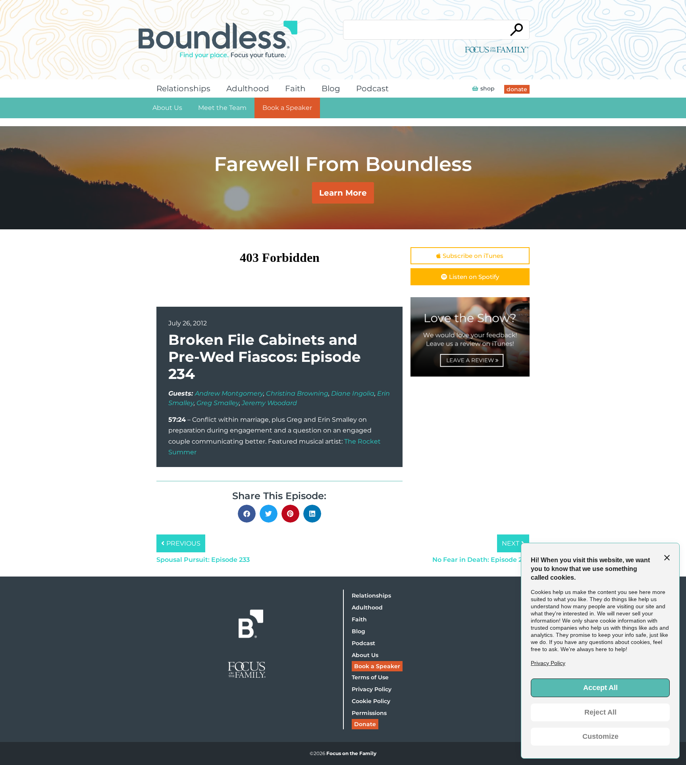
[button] (247, 514)
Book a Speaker (287, 107)
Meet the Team (222, 107)
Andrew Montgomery (229, 393)
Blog (331, 88)
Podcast (372, 88)
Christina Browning (297, 393)
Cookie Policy (371, 701)
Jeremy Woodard (269, 403)
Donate (365, 724)
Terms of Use (370, 677)
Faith (295, 88)
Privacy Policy (371, 689)
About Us (167, 107)
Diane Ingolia (352, 393)
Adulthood (247, 88)
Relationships (183, 88)
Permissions (369, 713)
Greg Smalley (218, 403)
